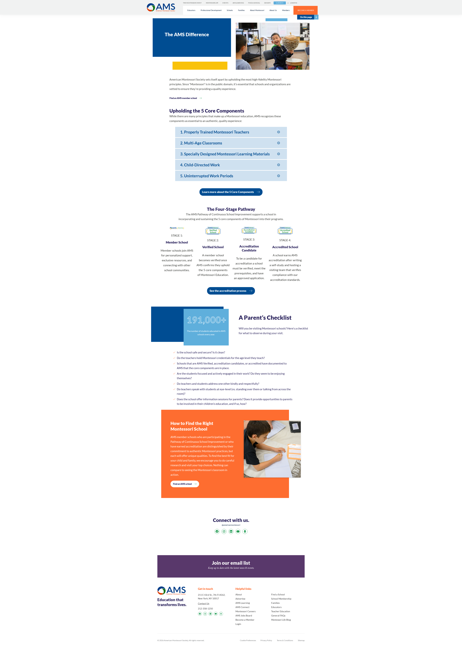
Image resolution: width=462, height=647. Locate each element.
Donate (267, 3)
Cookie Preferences (248, 640)
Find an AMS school (182, 484)
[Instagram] (224, 531)
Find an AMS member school (183, 98)
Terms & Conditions (285, 640)
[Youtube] (238, 531)
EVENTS (225, 3)
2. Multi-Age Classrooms (201, 143)
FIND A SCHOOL (254, 3)
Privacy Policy (266, 640)
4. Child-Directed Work (200, 165)
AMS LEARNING (238, 3)
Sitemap (301, 640)
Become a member (306, 10)
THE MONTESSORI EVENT (192, 3)
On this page (306, 17)
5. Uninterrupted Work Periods (206, 175)
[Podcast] (244, 531)
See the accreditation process (228, 290)
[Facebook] (217, 531)
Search (280, 3)
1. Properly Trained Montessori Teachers (214, 132)
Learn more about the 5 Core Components (228, 192)
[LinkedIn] (231, 531)
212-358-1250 (205, 608)
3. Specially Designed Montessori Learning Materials (225, 154)
